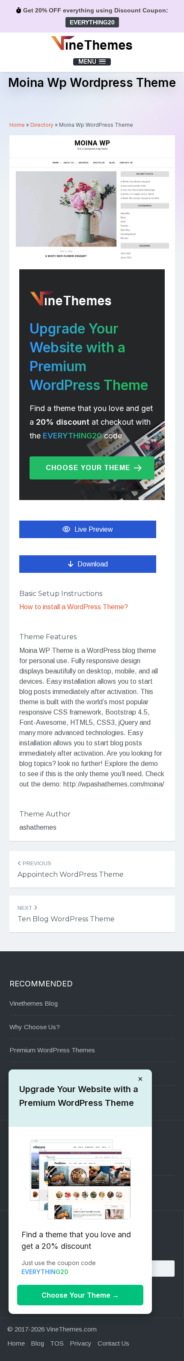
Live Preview (93, 529)
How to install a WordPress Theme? (73, 607)
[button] (92, 62)
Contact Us (113, 1343)
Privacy (81, 1343)
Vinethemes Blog (33, 1003)
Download (92, 564)
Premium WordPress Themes (52, 1050)
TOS (57, 1343)
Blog (37, 1343)
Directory (41, 125)
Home (17, 125)
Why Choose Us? (34, 1026)
